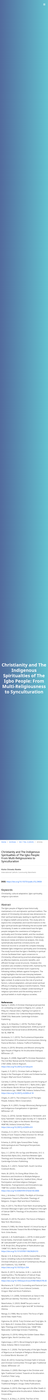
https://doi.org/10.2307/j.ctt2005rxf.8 (16, 1127)
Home (3, 842)
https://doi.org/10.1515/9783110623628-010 (19, 1251)
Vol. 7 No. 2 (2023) (26, 842)
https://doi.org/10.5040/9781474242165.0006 (20, 1191)
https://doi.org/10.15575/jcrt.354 (15, 1267)
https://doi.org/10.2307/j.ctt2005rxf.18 (17, 1093)
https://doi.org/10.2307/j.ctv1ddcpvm (17, 1066)
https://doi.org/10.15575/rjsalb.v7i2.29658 (24, 881)
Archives (12, 842)
